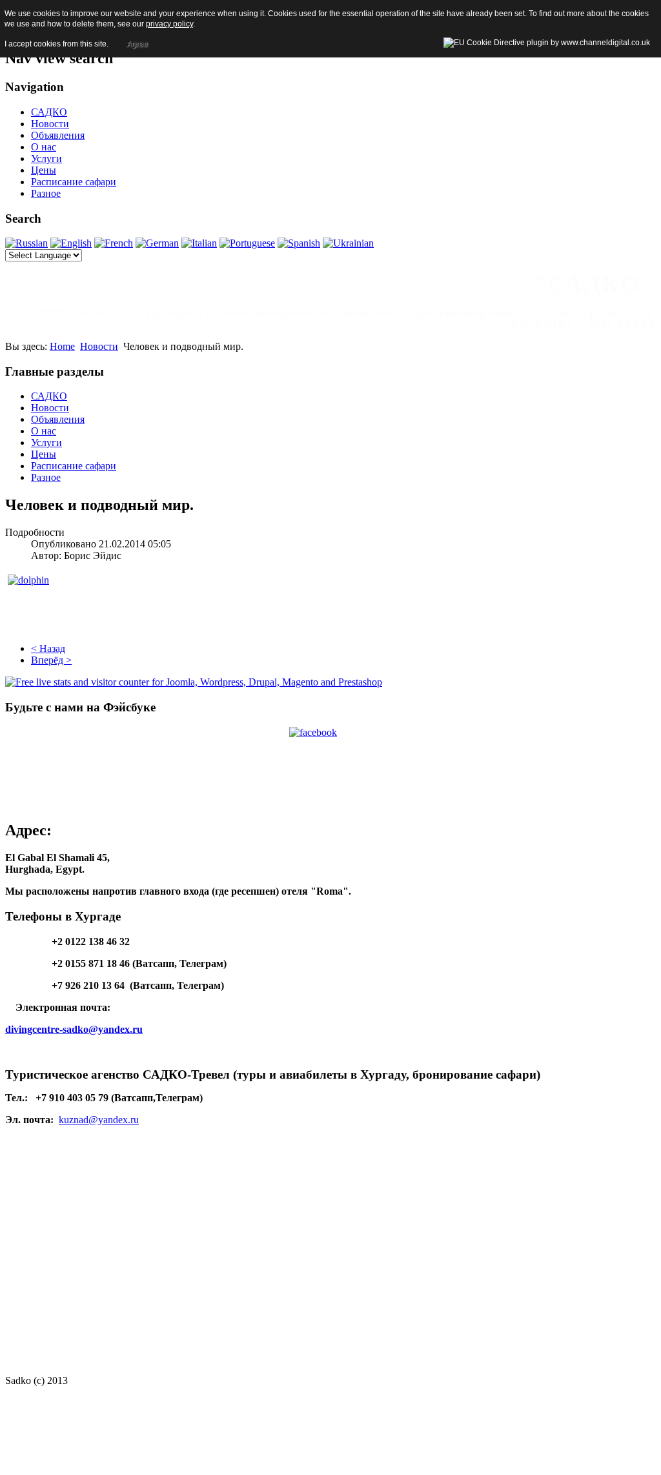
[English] (71, 243)
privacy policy (169, 23)
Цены (43, 170)
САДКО (49, 112)
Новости (50, 123)
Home (62, 346)
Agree (137, 43)
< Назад (48, 648)
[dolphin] (28, 580)
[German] (157, 243)
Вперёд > (51, 660)
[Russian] (26, 243)
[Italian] (199, 243)
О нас (43, 146)
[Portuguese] (247, 243)
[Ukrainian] (348, 243)
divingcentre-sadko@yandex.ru (74, 1029)
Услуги (46, 158)
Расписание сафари (73, 181)
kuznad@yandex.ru (99, 1119)
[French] (113, 243)
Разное (46, 193)
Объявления (58, 135)
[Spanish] (299, 243)
